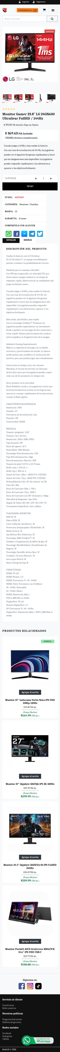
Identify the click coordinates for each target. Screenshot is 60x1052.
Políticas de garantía (11, 1022)
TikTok (5, 1039)
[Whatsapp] (9, 233)
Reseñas (28, 240)
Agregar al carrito (30, 692)
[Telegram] (32, 233)
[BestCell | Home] (5, 10)
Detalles (11, 240)
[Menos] (36, 178)
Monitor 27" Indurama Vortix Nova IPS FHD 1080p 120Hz (30, 702)
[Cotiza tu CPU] (28, 10)
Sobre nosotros (9, 1008)
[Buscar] (52, 19)
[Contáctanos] (38, 1040)
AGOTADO (19, 197)
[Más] (51, 178)
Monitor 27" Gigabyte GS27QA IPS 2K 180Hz (30, 784)
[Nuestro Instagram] (30, 986)
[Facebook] (16, 233)
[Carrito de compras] (44, 10)
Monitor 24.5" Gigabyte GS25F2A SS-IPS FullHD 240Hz (30, 866)
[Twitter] (40, 233)
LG (16, 211)
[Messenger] (24, 233)
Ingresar (25, 2)
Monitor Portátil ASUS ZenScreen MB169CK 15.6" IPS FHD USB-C (30, 951)
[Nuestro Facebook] (22, 986)
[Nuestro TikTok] (38, 986)
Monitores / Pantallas (29, 204)
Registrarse (40, 2)
